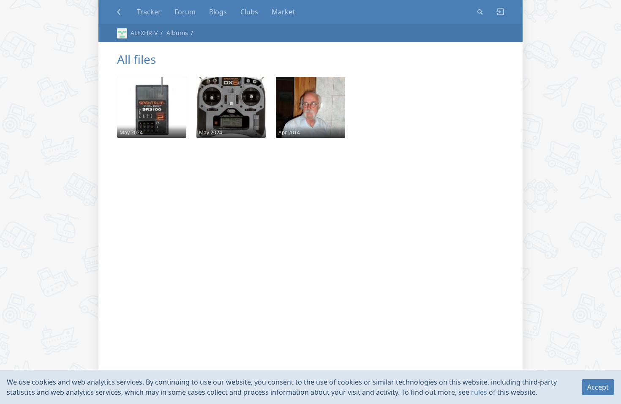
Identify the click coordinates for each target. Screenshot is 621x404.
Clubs (249, 11)
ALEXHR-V (144, 33)
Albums (177, 33)
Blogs (218, 11)
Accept (598, 387)
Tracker (149, 11)
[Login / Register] (497, 11)
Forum (185, 11)
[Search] (480, 11)
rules (479, 392)
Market (283, 11)
